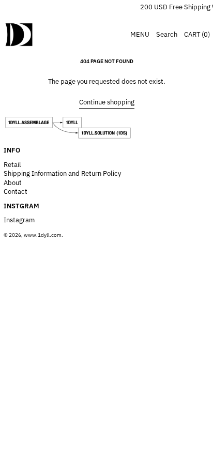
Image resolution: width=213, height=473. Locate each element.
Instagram (19, 220)
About (13, 182)
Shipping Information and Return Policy (62, 173)
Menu (139, 34)
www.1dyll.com (43, 234)
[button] (166, 34)
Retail (12, 164)
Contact (15, 191)
